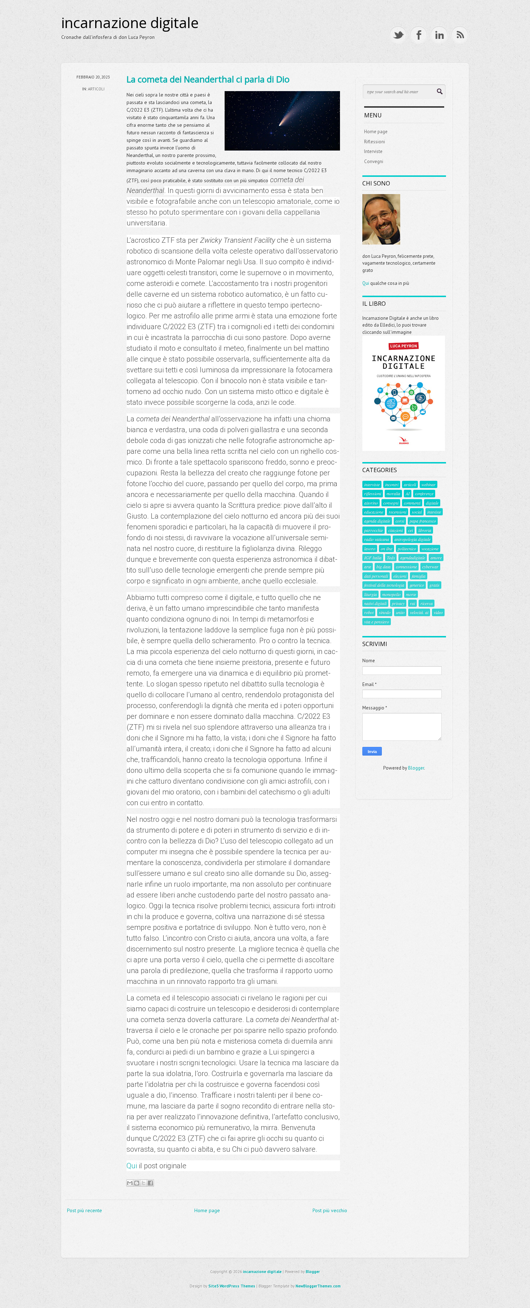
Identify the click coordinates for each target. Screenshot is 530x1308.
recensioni (397, 512)
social (417, 512)
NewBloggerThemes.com (318, 1286)
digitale (432, 503)
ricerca (426, 603)
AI (408, 493)
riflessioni (372, 493)
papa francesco (423, 521)
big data (383, 566)
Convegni (373, 161)
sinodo (384, 612)
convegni (390, 503)
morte (411, 594)
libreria (424, 530)
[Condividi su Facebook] (150, 1183)
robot (369, 612)
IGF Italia (372, 557)
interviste (372, 484)
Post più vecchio (330, 1210)
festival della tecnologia (384, 585)
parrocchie (373, 530)
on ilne (386, 548)
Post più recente (84, 1210)
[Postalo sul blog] (136, 1183)
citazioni (395, 530)
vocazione (429, 548)
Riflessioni (374, 142)
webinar (428, 484)
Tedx (391, 557)
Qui (133, 1165)
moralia (393, 493)
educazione (373, 512)
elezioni (399, 576)
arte (367, 566)
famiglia (418, 576)
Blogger (416, 768)
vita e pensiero (376, 621)
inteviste (434, 512)
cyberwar (430, 566)
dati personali (376, 576)
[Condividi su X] (143, 1183)
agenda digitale (377, 521)
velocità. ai (419, 612)
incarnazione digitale (130, 22)
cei (410, 530)
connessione (406, 566)
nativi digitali (375, 603)
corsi (400, 521)
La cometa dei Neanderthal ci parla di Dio (208, 79)
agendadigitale (412, 557)
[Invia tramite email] (129, 1183)
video (438, 612)
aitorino (371, 503)
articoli (96, 88)
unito (400, 612)
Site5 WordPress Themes (231, 1286)
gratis (434, 585)
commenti (412, 503)
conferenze (424, 493)
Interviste (373, 151)
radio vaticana (376, 539)
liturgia (370, 594)
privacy (398, 603)
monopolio (391, 594)
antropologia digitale (412, 539)
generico (417, 585)
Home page (207, 1210)
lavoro (369, 548)
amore (436, 557)
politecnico (407, 548)
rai (412, 603)
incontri (391, 484)
